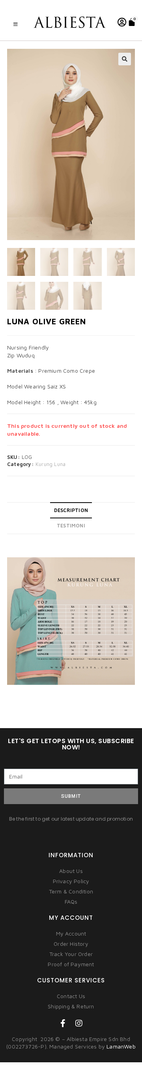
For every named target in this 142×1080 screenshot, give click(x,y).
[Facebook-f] (63, 1023)
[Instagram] (79, 1023)
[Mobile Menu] (15, 24)
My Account (71, 933)
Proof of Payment (71, 964)
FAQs (71, 901)
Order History (71, 943)
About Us (71, 870)
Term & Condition (71, 891)
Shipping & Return (71, 1006)
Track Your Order (71, 954)
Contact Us (71, 996)
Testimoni (71, 526)
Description (71, 510)
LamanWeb (121, 1046)
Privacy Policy (71, 881)
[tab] (71, 510)
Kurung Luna (50, 464)
